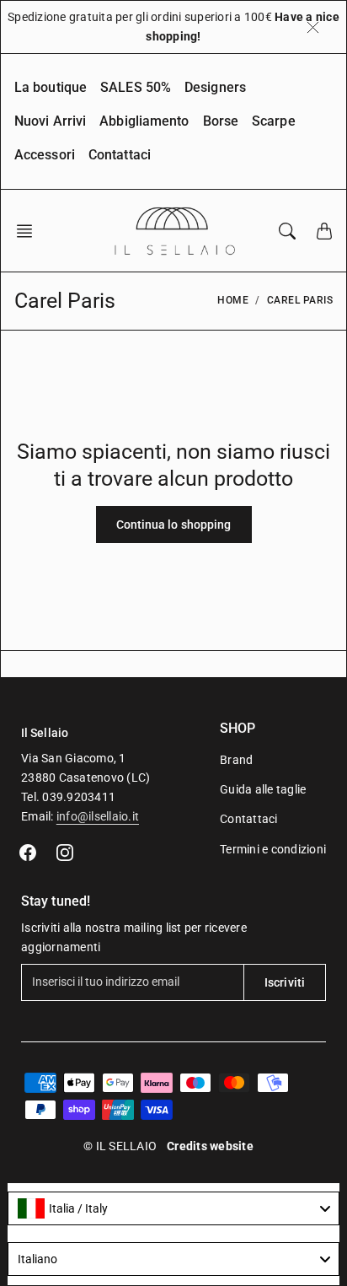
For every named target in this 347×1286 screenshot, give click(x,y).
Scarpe (274, 121)
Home (232, 300)
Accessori (44, 155)
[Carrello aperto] (324, 231)
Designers (215, 87)
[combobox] (173, 1208)
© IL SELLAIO (120, 1146)
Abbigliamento (144, 121)
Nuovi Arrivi (50, 121)
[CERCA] (287, 231)
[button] (29, 231)
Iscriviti (284, 982)
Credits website (210, 1146)
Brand (236, 760)
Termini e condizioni (273, 849)
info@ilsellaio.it (97, 816)
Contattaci (119, 155)
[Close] (312, 27)
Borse (221, 121)
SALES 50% (135, 87)
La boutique (50, 87)
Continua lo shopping (174, 524)
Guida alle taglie (263, 789)
